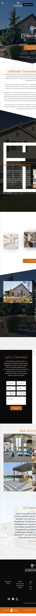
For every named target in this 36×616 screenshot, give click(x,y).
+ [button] (34, 352)
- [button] (34, 354)
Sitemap (32, 603)
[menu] (2, 3)
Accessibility (26, 603)
